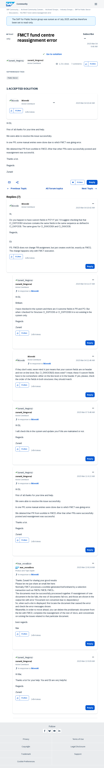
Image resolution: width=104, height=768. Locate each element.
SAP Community (12, 10)
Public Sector (13, 78)
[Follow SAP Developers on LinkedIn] (59, 731)
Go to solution (54, 54)
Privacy (26, 739)
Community (22, 4)
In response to (28, 291)
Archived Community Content (32, 10)
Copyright (26, 746)
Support (78, 754)
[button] (86, 64)
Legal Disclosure (78, 746)
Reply (90, 266)
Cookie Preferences (26, 761)
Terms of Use (78, 739)
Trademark (26, 754)
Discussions (13, 13)
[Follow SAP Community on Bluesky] (49, 731)
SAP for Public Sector (82, 10)
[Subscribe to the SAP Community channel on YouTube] (54, 731)
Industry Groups (66, 10)
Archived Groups (51, 10)
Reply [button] (92, 182)
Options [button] (84, 38)
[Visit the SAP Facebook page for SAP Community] (45, 731)
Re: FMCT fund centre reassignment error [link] (35, 13)
